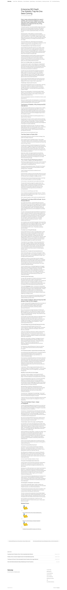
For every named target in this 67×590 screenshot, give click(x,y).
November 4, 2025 (57, 559)
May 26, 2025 (57, 561)
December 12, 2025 (57, 554)
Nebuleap (9, 1)
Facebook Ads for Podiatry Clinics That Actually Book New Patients (20, 554)
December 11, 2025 (57, 556)
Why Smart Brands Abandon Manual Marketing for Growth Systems (20, 561)
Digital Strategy (29, 15)
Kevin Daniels (25, 15)
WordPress (58, 587)
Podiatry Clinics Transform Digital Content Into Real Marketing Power (21, 556)
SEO (31, 15)
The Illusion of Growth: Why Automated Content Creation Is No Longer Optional (23, 559)
